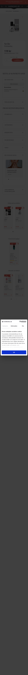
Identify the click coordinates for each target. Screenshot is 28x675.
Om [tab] (23, 326)
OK (14, 352)
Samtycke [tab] (5, 326)
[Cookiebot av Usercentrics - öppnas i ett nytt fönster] (19, 322)
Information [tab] (14, 326)
